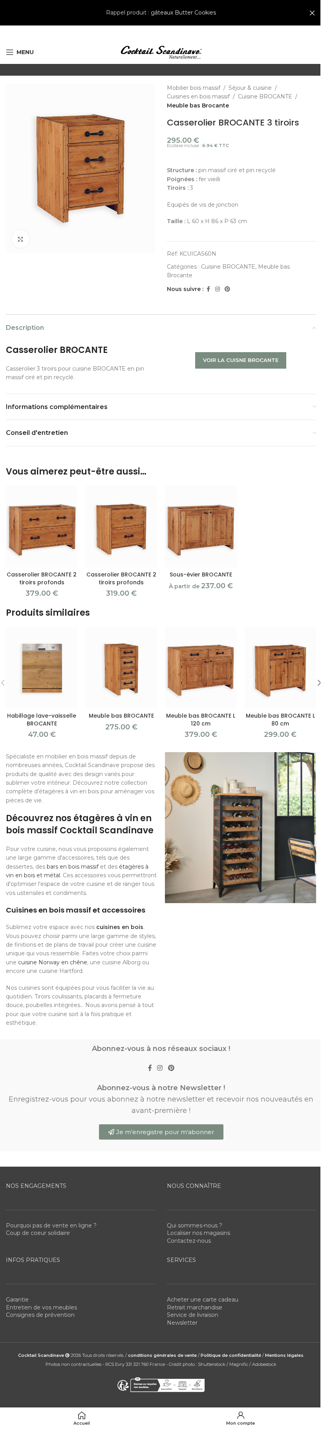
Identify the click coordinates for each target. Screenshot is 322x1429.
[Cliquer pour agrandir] (20, 239)
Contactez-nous (189, 1240)
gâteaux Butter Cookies (183, 12)
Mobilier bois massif (193, 87)
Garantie (17, 1299)
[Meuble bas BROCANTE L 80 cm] (281, 668)
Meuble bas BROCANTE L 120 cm (200, 719)
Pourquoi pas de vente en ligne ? (51, 1225)
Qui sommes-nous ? (194, 1225)
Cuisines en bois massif (198, 96)
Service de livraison (192, 1314)
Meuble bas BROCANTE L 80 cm (280, 719)
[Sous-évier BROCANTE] (201, 527)
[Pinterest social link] (227, 289)
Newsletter (182, 1322)
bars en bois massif (73, 866)
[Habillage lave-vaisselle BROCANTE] (42, 668)
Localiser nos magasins (198, 1232)
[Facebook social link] (208, 289)
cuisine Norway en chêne (52, 962)
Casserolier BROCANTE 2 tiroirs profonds (42, 578)
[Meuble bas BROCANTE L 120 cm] (201, 668)
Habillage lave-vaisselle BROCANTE (41, 719)
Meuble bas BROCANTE (121, 716)
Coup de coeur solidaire (38, 1232)
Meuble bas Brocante (198, 105)
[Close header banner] (312, 12)
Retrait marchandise (194, 1307)
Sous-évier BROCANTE (201, 574)
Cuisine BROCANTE (265, 96)
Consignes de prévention (40, 1314)
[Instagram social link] (217, 289)
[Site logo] (161, 51)
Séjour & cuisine (250, 87)
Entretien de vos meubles (41, 1307)
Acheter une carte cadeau (202, 1299)
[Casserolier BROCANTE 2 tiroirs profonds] (42, 527)
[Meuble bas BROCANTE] (121, 668)
